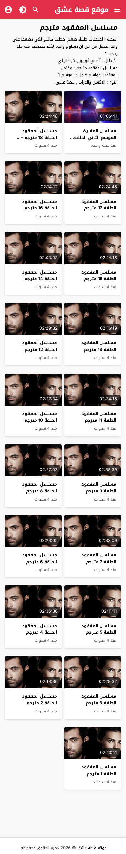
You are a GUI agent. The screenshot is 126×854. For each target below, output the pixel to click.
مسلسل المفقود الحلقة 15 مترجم (98, 275)
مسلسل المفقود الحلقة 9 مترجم (98, 487)
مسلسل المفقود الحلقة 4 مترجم (39, 629)
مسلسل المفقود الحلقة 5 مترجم (98, 629)
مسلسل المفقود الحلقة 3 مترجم (98, 699)
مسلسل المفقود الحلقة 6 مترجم (39, 558)
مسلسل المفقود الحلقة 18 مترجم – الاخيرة (39, 137)
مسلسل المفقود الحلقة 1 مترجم (98, 770)
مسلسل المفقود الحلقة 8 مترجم (39, 487)
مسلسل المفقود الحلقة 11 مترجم (98, 416)
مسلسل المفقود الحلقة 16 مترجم (39, 204)
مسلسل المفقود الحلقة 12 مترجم (39, 346)
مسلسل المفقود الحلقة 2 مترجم (39, 699)
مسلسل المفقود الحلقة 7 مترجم (98, 558)
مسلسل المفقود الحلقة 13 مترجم (98, 346)
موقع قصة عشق (82, 9)
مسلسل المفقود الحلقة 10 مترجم (39, 416)
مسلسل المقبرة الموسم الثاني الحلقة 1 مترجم (93, 137)
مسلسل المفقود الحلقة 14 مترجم (39, 275)
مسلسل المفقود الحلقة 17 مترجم (98, 204)
